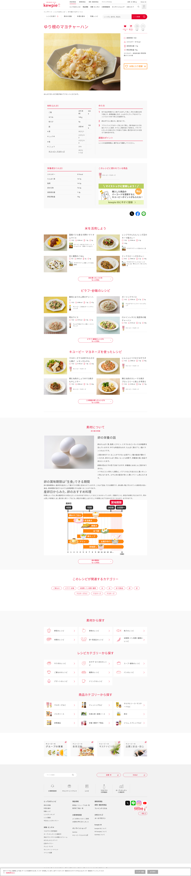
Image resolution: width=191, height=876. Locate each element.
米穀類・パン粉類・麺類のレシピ (133, 639)
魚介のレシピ (129, 631)
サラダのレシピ (60, 663)
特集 (94, 16)
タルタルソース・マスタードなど (133, 705)
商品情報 (85, 7)
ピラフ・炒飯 (69, 588)
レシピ (87, 791)
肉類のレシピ (59, 640)
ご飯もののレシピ (61, 672)
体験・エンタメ (94, 7)
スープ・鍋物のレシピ (132, 663)
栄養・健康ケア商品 (96, 723)
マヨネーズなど (81, 593)
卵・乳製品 (119, 588)
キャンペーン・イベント (69, 791)
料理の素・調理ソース (97, 714)
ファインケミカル (107, 2)
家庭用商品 (73, 2)
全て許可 (152, 872)
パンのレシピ (129, 672)
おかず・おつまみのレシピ (98, 663)
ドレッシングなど (95, 705)
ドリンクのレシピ (95, 681)
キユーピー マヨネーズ (57, 151)
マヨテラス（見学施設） (104, 791)
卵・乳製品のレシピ (96, 640)
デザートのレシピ (61, 681)
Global (143, 2)
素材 (125, 714)
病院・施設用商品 (93, 2)
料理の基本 (81, 16)
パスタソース (59, 714)
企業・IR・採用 (131, 2)
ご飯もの (56, 588)
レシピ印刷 (137, 26)
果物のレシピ (94, 631)
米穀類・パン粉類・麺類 (88, 588)
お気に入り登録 (136, 66)
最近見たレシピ (131, 26)
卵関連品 (57, 723)
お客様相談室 (106, 7)
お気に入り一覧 (125, 26)
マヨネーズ (97, 593)
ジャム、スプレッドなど (132, 723)
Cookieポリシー (10, 872)
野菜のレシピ (59, 631)
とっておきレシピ (75, 7)
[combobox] (124, 16)
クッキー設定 (140, 872)
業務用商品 (82, 2)
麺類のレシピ (94, 672)
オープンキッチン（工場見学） (121, 791)
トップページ (48, 12)
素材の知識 (68, 16)
